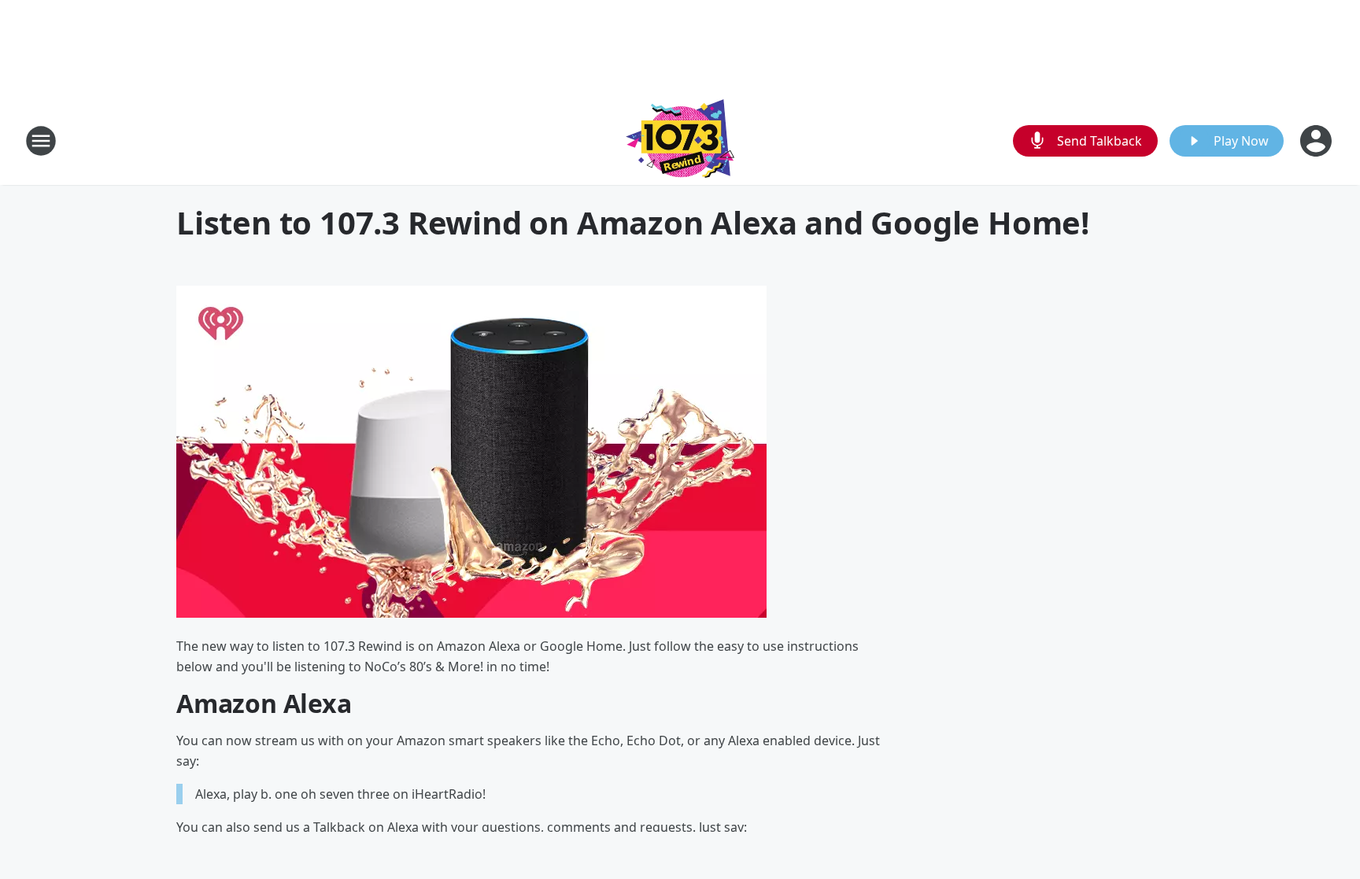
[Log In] (1317, 141)
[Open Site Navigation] (41, 141)
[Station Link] (680, 140)
